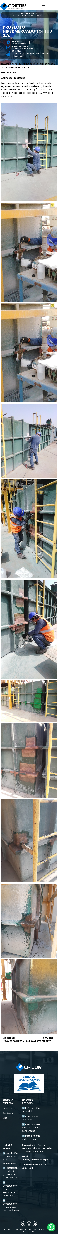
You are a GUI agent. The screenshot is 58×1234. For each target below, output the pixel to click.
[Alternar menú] (43, 6)
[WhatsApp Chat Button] (51, 1227)
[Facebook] (23, 1223)
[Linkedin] (35, 1223)
